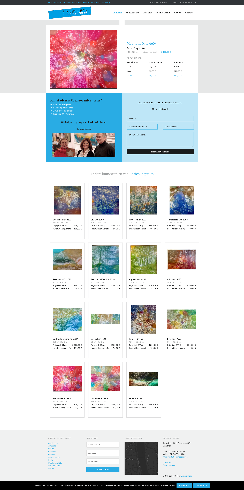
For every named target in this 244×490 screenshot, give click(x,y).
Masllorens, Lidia (55, 463)
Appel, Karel (53, 443)
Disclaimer (167, 462)
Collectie (117, 12)
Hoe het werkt (163, 12)
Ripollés (51, 468)
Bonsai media (186, 476)
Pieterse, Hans (54, 466)
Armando (52, 446)
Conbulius (52, 451)
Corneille (51, 454)
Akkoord (184, 485)
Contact (189, 12)
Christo (51, 449)
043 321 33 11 (186, 2)
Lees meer (201, 485)
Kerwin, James (54, 457)
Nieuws (177, 12)
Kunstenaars (132, 12)
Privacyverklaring (169, 465)
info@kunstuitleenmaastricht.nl (163, 2)
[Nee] (241, 485)
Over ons (147, 12)
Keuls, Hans (53, 460)
